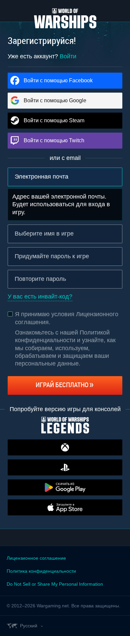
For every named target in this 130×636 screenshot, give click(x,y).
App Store (65, 507)
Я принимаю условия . (66, 318)
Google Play (65, 487)
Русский (28, 625)
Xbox (65, 447)
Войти (68, 56)
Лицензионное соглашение (36, 558)
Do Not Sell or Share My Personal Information (55, 584)
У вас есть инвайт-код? (40, 296)
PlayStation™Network (65, 467)
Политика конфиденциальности (41, 571)
